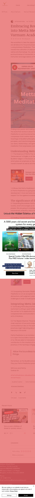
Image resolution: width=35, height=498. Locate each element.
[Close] (32, 487)
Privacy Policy (14, 491)
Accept (26, 495)
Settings (9, 495)
